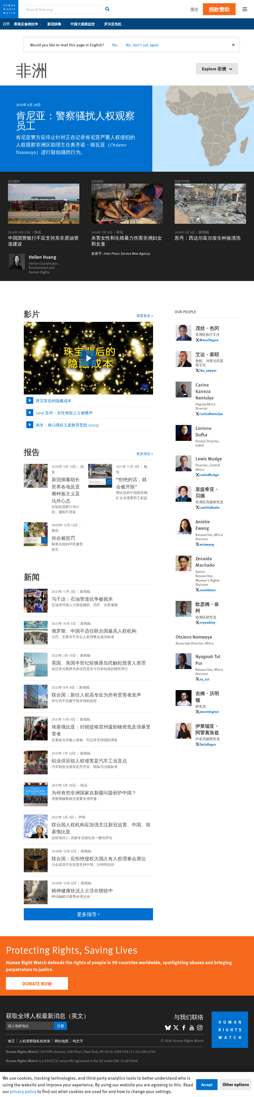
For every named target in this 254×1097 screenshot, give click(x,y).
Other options (235, 1084)
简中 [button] (194, 9)
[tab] (88, 400)
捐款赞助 (219, 9)
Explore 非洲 (214, 68)
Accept (207, 1084)
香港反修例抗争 (26, 23)
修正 (11, 1041)
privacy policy (23, 1091)
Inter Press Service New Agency (127, 253)
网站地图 (61, 1041)
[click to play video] (88, 358)
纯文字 (78, 1041)
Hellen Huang (42, 257)
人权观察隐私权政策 (34, 1041)
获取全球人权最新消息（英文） (47, 1016)
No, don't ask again (142, 44)
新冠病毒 (54, 23)
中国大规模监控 (82, 23)
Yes (115, 44)
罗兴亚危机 (113, 23)
